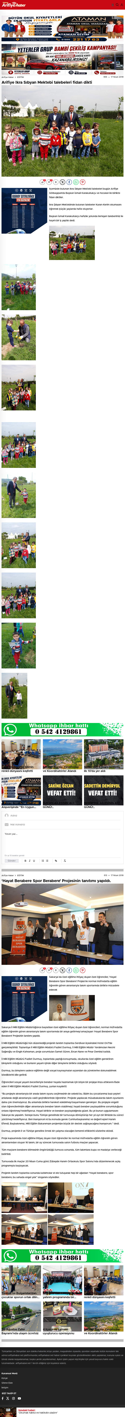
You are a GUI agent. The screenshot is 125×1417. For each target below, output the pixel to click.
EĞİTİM (20, 77)
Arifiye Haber (8, 77)
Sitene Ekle (7, 1383)
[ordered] (43, 861)
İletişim (5, 1388)
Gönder (12, 861)
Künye (5, 1378)
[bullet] (47, 861)
